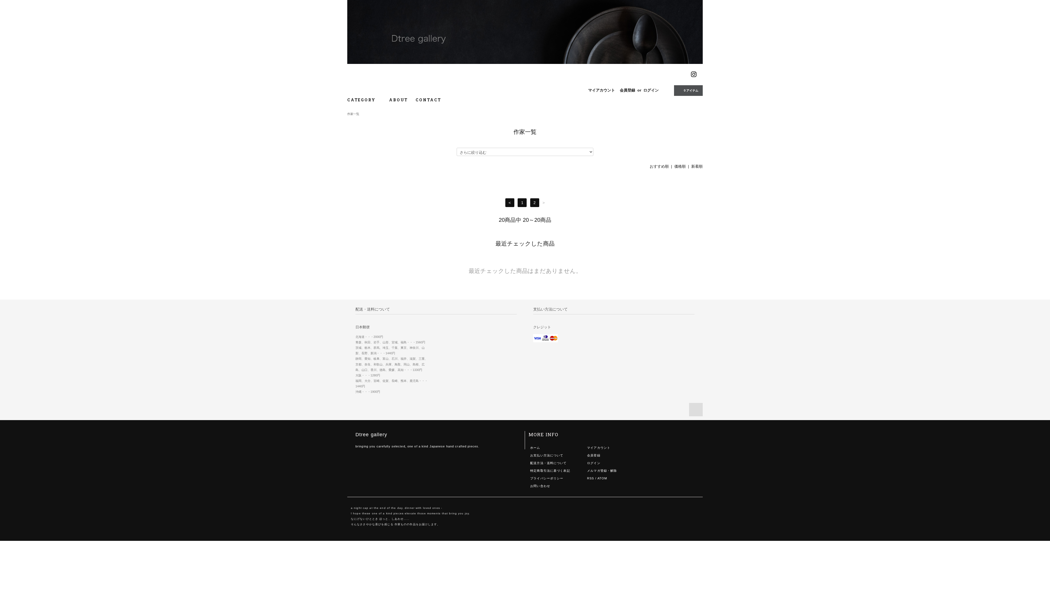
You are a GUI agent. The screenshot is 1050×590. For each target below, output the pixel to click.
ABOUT (398, 99)
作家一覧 (353, 114)
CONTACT (428, 99)
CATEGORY (362, 99)
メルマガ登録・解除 (602, 470)
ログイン (651, 90)
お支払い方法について (546, 455)
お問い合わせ (540, 486)
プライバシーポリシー (546, 478)
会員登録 (627, 90)
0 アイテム (691, 90)
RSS (590, 478)
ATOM (602, 478)
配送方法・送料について (548, 463)
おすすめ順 (659, 166)
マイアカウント (601, 90)
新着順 (697, 166)
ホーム (535, 447)
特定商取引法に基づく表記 (550, 470)
